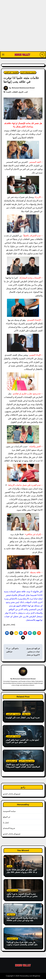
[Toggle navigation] (3, 54)
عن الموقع (6, 817)
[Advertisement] (23, 27)
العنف (8, 92)
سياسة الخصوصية (9, 811)
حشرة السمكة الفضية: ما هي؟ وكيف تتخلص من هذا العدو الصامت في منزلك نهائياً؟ (22, 896)
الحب (26, 92)
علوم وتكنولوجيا (11, 761)
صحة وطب (26, 714)
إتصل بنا (6, 822)
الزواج (21, 92)
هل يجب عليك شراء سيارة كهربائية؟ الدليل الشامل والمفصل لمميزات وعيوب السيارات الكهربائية (23, 944)
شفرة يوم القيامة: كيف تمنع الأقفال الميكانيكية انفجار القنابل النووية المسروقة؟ (23, 765)
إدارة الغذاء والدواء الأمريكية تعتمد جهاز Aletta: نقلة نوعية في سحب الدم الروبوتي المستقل (22, 920)
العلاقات (14, 92)
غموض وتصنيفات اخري (28, 72)
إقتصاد (10, 866)
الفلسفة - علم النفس (11, 72)
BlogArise (36, 976)
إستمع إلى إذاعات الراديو (11, 794)
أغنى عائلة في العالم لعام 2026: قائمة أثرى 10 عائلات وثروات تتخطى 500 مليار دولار (23, 872)
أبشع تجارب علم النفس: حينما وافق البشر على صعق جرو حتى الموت (22, 741)
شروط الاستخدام (9, 828)
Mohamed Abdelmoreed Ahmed (23, 88)
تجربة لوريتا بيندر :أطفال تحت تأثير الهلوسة (23, 717)
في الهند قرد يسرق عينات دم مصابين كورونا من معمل (33, 651)
